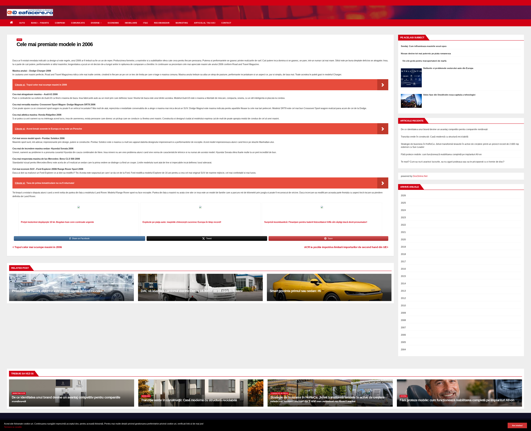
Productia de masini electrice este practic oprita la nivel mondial (57, 291)
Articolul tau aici (204, 23)
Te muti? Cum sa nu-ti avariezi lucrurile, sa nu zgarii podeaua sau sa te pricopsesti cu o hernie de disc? (452, 162)
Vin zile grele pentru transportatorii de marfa (424, 61)
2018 (403, 254)
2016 (403, 269)
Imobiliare (131, 23)
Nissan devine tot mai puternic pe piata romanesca (426, 53)
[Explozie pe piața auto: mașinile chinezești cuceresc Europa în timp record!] (200, 212)
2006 (403, 335)
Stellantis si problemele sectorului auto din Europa (448, 68)
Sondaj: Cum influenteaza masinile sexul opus (424, 46)
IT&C (145, 23)
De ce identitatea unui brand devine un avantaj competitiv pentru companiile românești (444, 129)
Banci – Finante (40, 23)
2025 (403, 203)
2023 (403, 217)
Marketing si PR (19, 393)
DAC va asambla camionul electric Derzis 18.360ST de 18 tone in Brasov (192, 291)
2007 (403, 327)
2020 (403, 239)
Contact (226, 23)
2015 (403, 276)
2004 (403, 349)
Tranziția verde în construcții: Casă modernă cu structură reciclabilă (434, 137)
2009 (403, 313)
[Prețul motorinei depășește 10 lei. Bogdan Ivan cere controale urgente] (79, 212)
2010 (403, 305)
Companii (60, 23)
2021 (403, 232)
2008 (403, 320)
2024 (403, 210)
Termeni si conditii (13, 427)
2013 (403, 291)
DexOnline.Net (420, 176)
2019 (403, 247)
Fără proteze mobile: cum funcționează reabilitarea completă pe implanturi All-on (441, 154)
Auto (22, 23)
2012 (403, 298)
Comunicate (78, 23)
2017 (403, 261)
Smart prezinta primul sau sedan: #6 (295, 291)
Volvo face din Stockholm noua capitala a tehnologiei (449, 95)
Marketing (182, 23)
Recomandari (162, 23)
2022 (403, 225)
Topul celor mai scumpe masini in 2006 (38, 247)
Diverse (95, 23)
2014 (403, 283)
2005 (403, 342)
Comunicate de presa (279, 393)
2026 (403, 195)
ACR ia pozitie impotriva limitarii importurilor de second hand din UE (345, 247)
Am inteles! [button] (517, 425)
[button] (22, 427)
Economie (113, 23)
